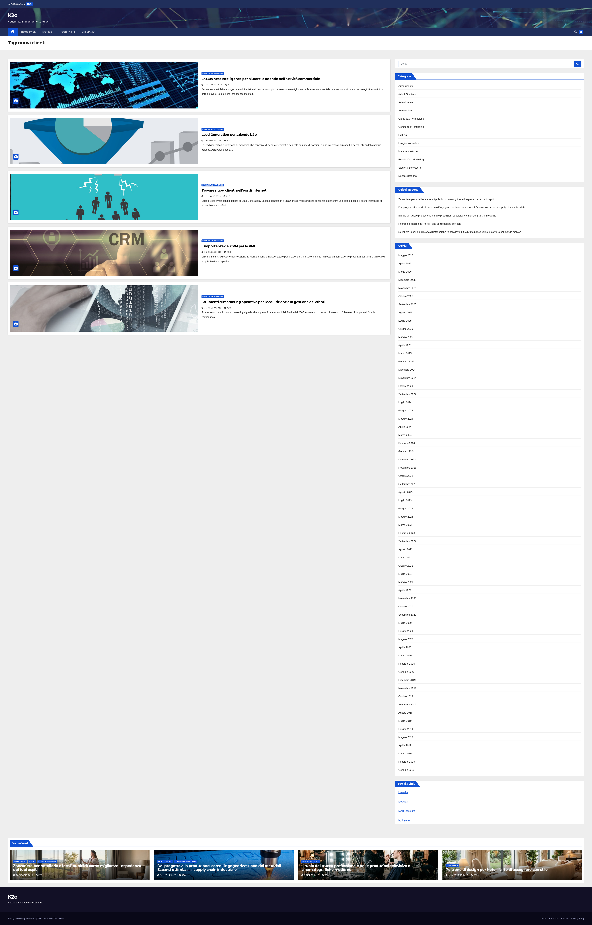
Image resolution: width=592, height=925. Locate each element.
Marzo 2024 (405, 435)
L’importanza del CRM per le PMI (228, 246)
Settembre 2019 (407, 704)
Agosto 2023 (405, 492)
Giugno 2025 (405, 329)
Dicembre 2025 (407, 280)
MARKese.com (406, 811)
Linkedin (403, 792)
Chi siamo (88, 32)
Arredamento (405, 86)
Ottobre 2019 (405, 696)
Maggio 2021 (405, 582)
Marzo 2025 (405, 353)
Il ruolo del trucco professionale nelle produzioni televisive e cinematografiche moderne (447, 215)
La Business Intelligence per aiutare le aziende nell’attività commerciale (260, 79)
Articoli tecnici (406, 102)
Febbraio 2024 (406, 443)
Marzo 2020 (405, 655)
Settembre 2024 (407, 394)
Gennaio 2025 (406, 361)
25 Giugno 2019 (213, 252)
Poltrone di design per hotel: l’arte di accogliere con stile (429, 224)
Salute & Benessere (409, 167)
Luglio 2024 (405, 402)
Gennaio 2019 (406, 770)
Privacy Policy (577, 918)
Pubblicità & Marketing (212, 73)
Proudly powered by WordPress (22, 918)
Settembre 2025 (407, 304)
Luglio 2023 (405, 500)
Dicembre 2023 (407, 459)
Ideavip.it (403, 801)
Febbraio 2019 (406, 761)
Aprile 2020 (404, 647)
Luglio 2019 (405, 721)
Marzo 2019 (405, 753)
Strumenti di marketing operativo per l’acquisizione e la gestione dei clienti (263, 302)
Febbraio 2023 (406, 533)
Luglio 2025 (405, 320)
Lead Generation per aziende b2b (229, 135)
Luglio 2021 (405, 574)
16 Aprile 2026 (168, 875)
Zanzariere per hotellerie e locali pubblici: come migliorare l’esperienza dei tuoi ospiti (446, 199)
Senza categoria (407, 176)
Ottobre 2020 (405, 606)
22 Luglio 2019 (212, 196)
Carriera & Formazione (411, 118)
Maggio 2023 (405, 516)
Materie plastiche (407, 151)
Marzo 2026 (405, 271)
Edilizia (402, 135)
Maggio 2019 (405, 737)
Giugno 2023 (405, 508)
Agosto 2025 (405, 312)
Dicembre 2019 (407, 680)
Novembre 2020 (407, 598)
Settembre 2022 (407, 541)
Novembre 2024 (407, 378)
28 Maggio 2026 (25, 875)
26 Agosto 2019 (213, 140)
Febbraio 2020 (406, 663)
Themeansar (58, 918)
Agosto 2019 (405, 712)
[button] (575, 32)
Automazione (405, 110)
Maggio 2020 (405, 639)
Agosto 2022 (405, 549)
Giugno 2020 (405, 631)
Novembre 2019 (407, 688)
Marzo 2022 (405, 557)
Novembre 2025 (407, 288)
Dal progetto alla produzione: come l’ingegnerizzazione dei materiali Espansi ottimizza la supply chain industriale (461, 207)
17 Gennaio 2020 (213, 85)
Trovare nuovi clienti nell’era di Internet (233, 190)
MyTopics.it (404, 820)
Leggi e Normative (408, 143)
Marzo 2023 (405, 525)
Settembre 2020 (407, 614)
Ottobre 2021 (405, 565)
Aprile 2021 (404, 590)
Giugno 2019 (405, 729)
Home (543, 918)
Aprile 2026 (404, 263)
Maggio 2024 (405, 418)
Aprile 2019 (404, 745)
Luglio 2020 (405, 623)
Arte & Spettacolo (408, 94)
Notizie (47, 32)
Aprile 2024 (404, 427)
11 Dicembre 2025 (458, 875)
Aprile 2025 (404, 345)
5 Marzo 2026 (312, 875)
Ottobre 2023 (405, 476)
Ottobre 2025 (405, 296)
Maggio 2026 (405, 255)
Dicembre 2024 (407, 369)
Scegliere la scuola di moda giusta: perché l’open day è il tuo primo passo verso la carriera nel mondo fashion (459, 232)
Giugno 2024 (405, 410)
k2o (230, 85)
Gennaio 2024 (406, 451)
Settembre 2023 (407, 484)
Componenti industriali (411, 127)
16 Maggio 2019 (213, 308)
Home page (28, 32)
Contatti (68, 32)
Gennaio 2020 (406, 672)
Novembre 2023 (407, 467)
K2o (12, 15)
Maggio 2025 (405, 337)
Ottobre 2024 (405, 386)
